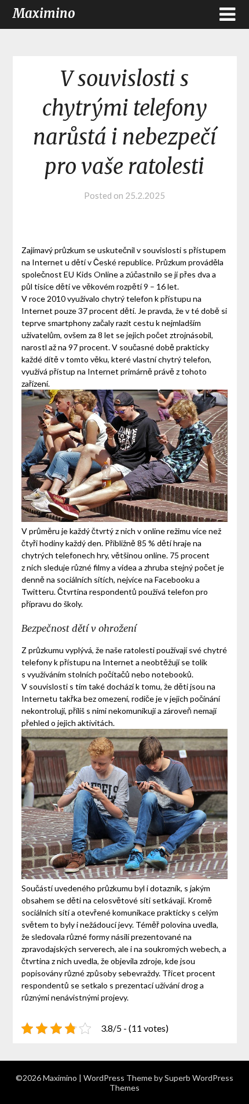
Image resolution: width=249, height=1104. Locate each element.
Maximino (44, 13)
